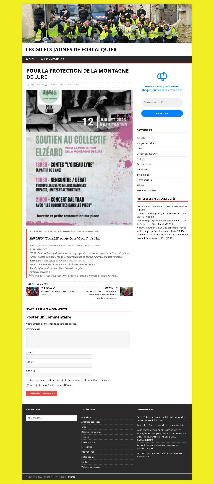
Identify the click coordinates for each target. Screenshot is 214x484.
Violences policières (146, 190)
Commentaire (33, 328)
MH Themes (70, 477)
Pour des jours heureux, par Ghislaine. (167, 425)
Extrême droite (144, 164)
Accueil (30, 59)
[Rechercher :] (51, 417)
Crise (139, 148)
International (143, 174)
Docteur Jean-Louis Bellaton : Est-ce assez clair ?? (162, 206)
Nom (28, 352)
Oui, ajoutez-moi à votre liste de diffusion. (51, 385)
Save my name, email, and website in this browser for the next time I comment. (69, 380)
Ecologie (141, 159)
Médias (140, 185)
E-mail (29, 361)
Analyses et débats (146, 143)
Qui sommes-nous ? (52, 59)
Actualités (68, 84)
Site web (30, 370)
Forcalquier (142, 169)
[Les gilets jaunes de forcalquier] (107, 41)
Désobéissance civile (147, 153)
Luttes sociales (144, 179)
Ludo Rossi (53, 84)
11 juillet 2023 (37, 84)
